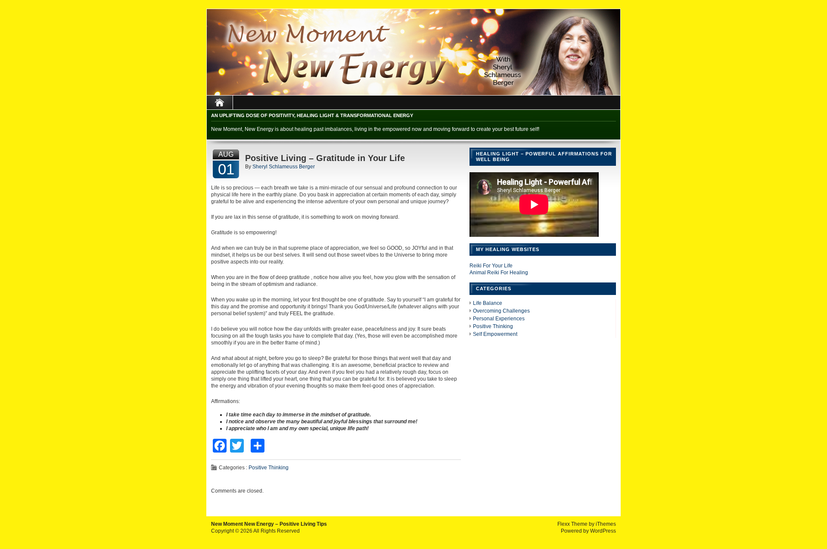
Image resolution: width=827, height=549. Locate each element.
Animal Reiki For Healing (498, 273)
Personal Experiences (499, 319)
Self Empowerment (495, 334)
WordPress (603, 531)
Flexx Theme (572, 524)
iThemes (606, 524)
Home (220, 102)
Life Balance (487, 303)
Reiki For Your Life (491, 266)
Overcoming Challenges (501, 311)
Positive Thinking (269, 468)
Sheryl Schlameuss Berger (283, 167)
